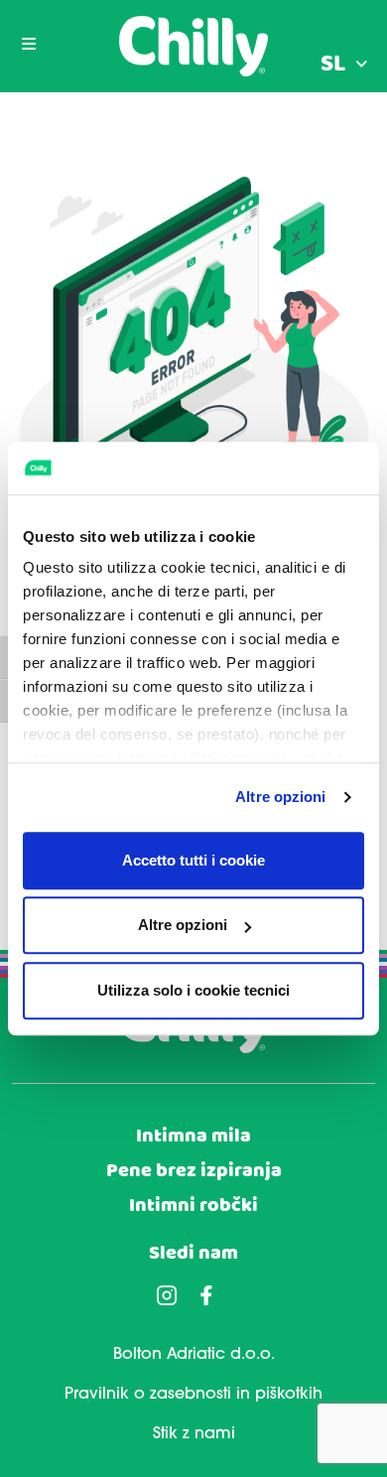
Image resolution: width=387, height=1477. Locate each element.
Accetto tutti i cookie (193, 860)
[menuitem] (344, 64)
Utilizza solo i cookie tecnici (193, 990)
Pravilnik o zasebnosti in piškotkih (193, 1395)
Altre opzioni (280, 796)
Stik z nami (194, 1434)
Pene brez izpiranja (194, 1170)
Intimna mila (193, 1136)
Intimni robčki (193, 1205)
